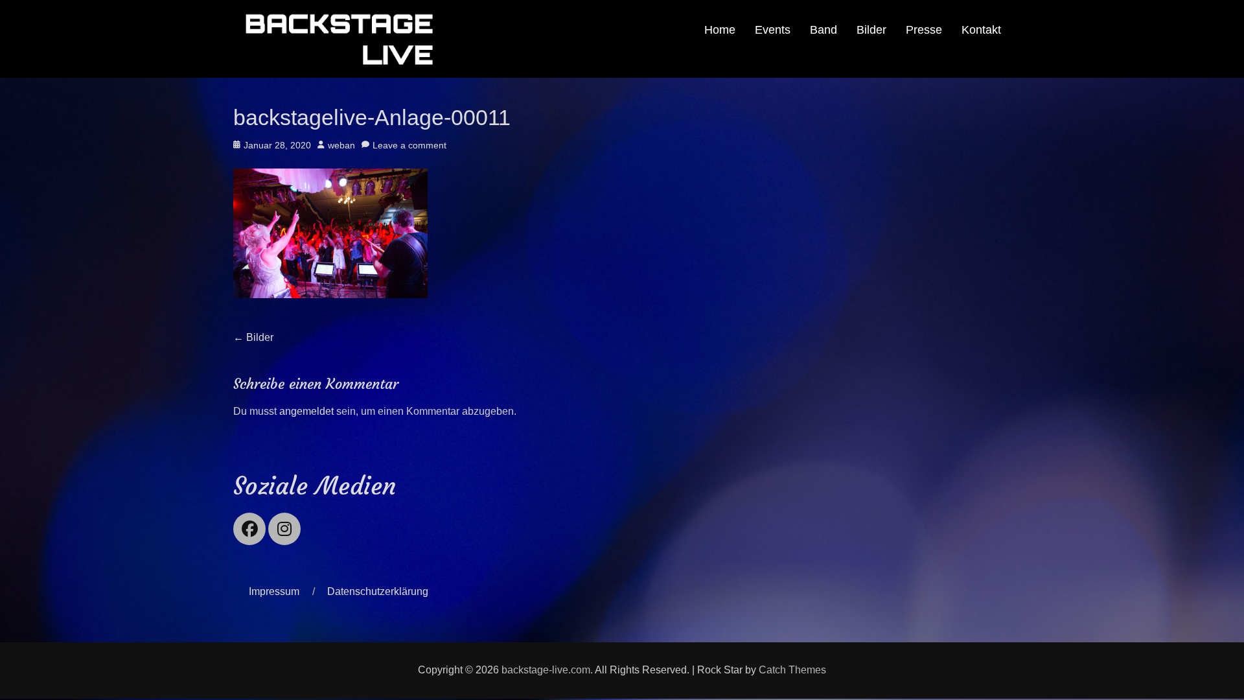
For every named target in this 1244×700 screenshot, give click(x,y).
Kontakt (981, 29)
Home (719, 29)
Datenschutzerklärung (377, 591)
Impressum (274, 591)
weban (341, 145)
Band (823, 29)
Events (772, 29)
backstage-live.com (545, 669)
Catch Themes (792, 669)
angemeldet (306, 411)
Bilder (871, 29)
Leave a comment (409, 145)
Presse (924, 29)
